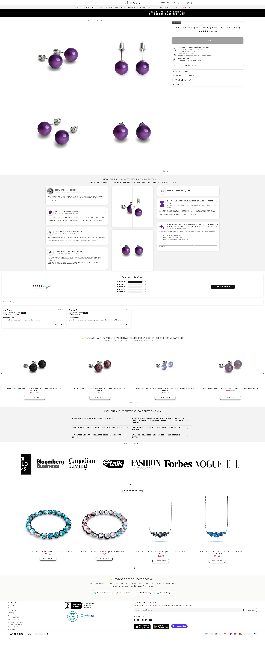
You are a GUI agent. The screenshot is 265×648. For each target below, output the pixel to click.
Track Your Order (14, 608)
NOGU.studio (132, 3)
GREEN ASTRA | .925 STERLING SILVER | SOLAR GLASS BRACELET (217, 552)
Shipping (11, 612)
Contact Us (12, 610)
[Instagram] (142, 620)
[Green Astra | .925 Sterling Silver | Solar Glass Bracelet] (217, 522)
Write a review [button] (223, 287)
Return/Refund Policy (15, 624)
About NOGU (12, 605)
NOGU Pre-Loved (14, 617)
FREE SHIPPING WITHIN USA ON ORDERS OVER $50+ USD (133, 13)
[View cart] (191, 3)
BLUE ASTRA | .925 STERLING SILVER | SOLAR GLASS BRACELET (160, 552)
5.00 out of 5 (47, 286)
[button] (121, 282)
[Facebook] (134, 620)
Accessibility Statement (16, 622)
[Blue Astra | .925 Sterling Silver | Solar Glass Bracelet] (160, 522)
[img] (7, 310)
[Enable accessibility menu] (188, 3)
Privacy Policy (12, 629)
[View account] (182, 3)
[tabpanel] (37, 463)
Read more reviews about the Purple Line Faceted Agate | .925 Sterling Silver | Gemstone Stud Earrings (188, 245)
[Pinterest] (146, 620)
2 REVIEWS (213, 31)
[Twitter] (138, 620)
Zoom (167, 171)
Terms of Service (13, 627)
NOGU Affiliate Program (16, 620)
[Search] (175, 3)
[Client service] (179, 3)
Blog (9, 615)
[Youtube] (150, 620)
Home (73, 20)
